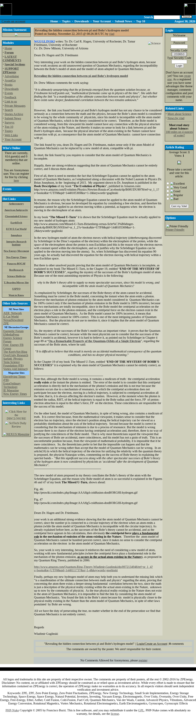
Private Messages (15, 105)
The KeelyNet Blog (15, 351)
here (16, 180)
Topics (9, 131)
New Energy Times (15, 393)
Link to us (11, 101)
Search (9, 110)
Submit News (13, 118)
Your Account (13, 139)
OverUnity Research (15, 355)
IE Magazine (11, 390)
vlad (111, 33)
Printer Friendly (175, 229)
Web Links (11, 135)
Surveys (9, 122)
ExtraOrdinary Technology (12, 385)
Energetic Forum (13, 331)
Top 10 (9, 126)
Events (9, 93)
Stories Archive (14, 114)
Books (8, 84)
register (143, 660)
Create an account (13, 21)
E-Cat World (11, 316)
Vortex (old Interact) (15, 369)
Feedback (10, 97)
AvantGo (10, 80)
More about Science (179, 114)
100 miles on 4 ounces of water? (179, 133)
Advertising (12, 76)
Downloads (12, 88)
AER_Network (12, 313)
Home (8, 48)
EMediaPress (11, 334)
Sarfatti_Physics (13, 358)
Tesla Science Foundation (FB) (13, 363)
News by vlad (175, 118)
